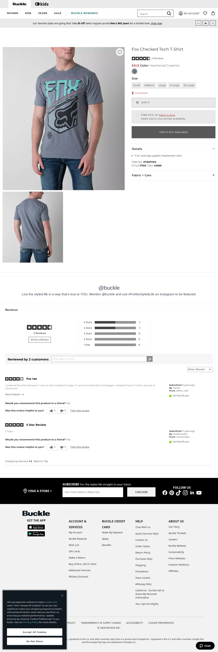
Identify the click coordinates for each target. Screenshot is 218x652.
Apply (105, 538)
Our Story (174, 526)
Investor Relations (179, 564)
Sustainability (176, 552)
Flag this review (80, 410)
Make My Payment (112, 532)
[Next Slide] (213, 23)
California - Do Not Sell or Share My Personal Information (149, 594)
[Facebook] (164, 492)
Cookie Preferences (161, 622)
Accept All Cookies (34, 632)
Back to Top (41, 461)
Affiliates (173, 571)
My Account (75, 532)
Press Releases (177, 558)
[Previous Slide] (198, 23)
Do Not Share (34, 641)
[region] (35, 619)
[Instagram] (185, 492)
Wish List (74, 545)
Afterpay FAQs (143, 584)
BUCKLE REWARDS (84, 13)
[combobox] (154, 13)
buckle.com (51, 602)
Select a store (167, 115)
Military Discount (78, 576)
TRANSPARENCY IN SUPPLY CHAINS (101, 622)
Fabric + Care (141, 175)
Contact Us (141, 540)
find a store (40, 491)
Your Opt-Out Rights (147, 603)
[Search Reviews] (150, 359)
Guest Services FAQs (147, 533)
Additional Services (80, 570)
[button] (12, 13)
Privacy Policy (30, 622)
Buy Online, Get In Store (82, 564)
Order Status (142, 546)
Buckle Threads (177, 533)
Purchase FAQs (143, 558)
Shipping (140, 565)
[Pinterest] (171, 492)
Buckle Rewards (78, 538)
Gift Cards (74, 551)
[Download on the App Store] (36, 526)
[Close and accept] (62, 595)
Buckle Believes (177, 545)
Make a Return (77, 557)
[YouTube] (199, 492)
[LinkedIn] (192, 492)
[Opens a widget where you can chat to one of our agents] (205, 646)
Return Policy (142, 552)
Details (137, 149)
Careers (173, 539)
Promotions (141, 571)
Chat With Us (143, 527)
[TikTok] (178, 492)
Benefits (106, 545)
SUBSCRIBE (141, 492)
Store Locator (142, 577)
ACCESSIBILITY (134, 622)
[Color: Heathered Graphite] (134, 71)
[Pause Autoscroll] (205, 23)
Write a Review (40, 339)
